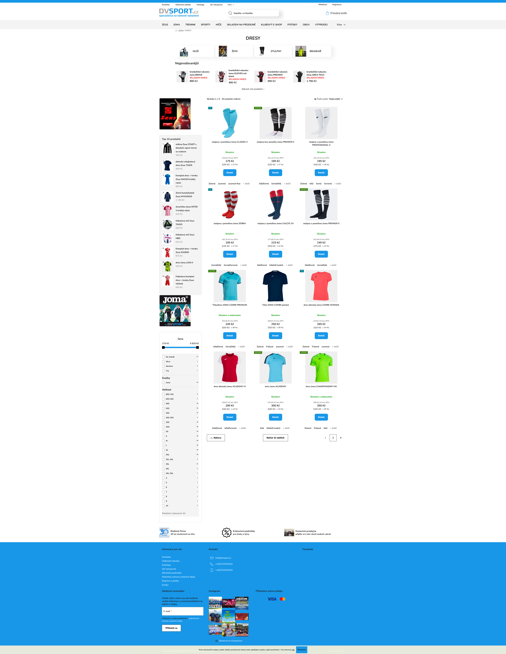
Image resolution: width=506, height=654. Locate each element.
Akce (182, 361)
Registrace (337, 4)
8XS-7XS (182, 394)
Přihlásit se (171, 628)
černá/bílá (276, 183)
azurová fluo (234, 183)
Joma (182, 382)
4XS (182, 413)
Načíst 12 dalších (275, 437)
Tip (182, 371)
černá (318, 183)
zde (293, 650)
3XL (182, 464)
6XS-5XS (182, 399)
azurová (222, 183)
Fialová (269, 346)
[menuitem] (165, 24)
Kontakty (166, 4)
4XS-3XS (182, 417)
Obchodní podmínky (172, 572)
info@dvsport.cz (223, 557)
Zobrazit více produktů (252, 89)
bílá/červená (231, 428)
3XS (182, 422)
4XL (182, 468)
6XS (182, 403)
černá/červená (230, 265)
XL (182, 450)
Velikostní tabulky (183, 4)
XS (182, 431)
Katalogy (200, 4)
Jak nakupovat (216, 4)
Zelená (212, 183)
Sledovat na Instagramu (230, 640)
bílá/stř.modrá (276, 265)
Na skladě (182, 357)
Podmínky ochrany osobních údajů (178, 576)
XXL (182, 454)
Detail (229, 172)
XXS (182, 427)
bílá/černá (264, 183)
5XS (182, 408)
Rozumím (302, 649)
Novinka (182, 366)
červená (328, 183)
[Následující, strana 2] (333, 437)
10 (182, 505)
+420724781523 (224, 563)
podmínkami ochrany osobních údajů (180, 619)
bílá (311, 183)
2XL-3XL (182, 459)
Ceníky (165, 584)
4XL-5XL (182, 473)
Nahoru (217, 437)
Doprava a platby (170, 580)
